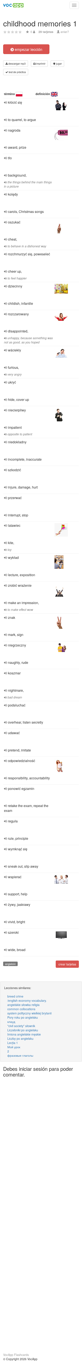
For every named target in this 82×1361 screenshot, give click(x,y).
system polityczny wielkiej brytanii (29, 1013)
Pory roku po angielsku (22, 1017)
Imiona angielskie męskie (24, 1034)
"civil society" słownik (21, 1026)
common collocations (21, 1009)
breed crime (15, 996)
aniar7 (65, 32)
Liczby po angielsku (20, 1038)
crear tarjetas (67, 964)
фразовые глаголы (20, 1055)
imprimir (40, 63)
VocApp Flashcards (16, 1355)
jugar (58, 63)
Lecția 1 (12, 1043)
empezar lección (28, 49)
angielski (10, 964)
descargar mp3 (17, 63)
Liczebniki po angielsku (22, 1030)
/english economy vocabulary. (27, 1000)
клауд (11, 1021)
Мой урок (13, 1047)
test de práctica (17, 72)
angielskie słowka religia (23, 1005)
